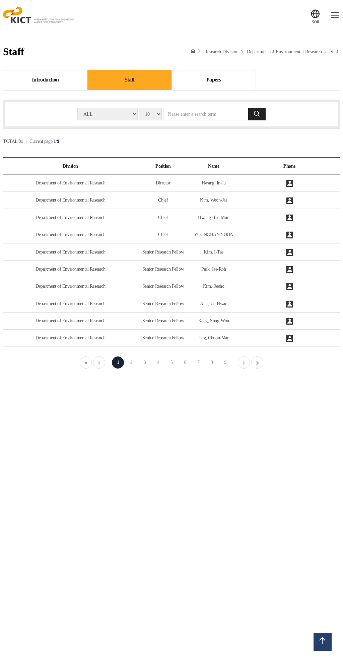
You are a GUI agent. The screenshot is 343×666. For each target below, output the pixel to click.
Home (193, 51)
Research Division (221, 51)
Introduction (45, 80)
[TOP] (323, 641)
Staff (335, 51)
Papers (213, 80)
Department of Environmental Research (284, 51)
